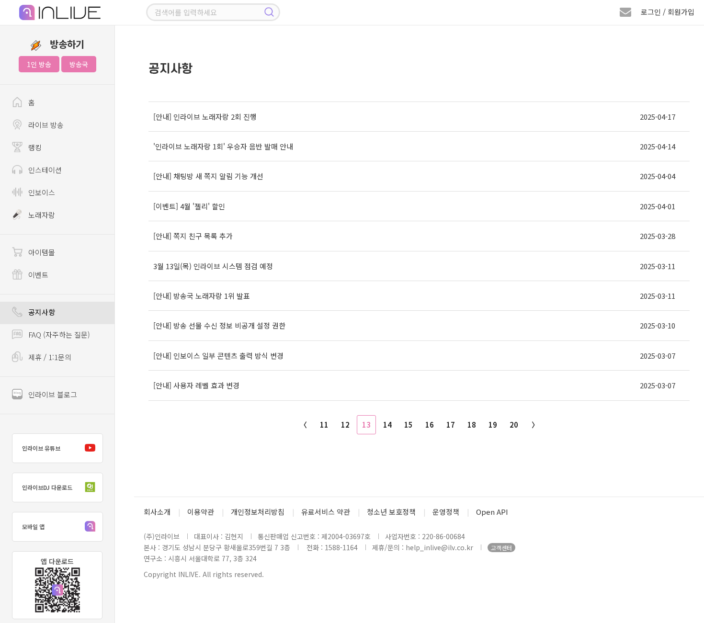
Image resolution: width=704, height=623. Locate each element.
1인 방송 (39, 64)
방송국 (78, 64)
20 (514, 424)
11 (324, 424)
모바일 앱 (33, 526)
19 (492, 424)
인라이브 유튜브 (41, 448)
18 (471, 424)
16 (429, 424)
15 (408, 424)
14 (387, 424)
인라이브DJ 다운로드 (47, 487)
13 (366, 424)
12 (345, 424)
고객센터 (501, 548)
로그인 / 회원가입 (667, 12)
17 (450, 424)
